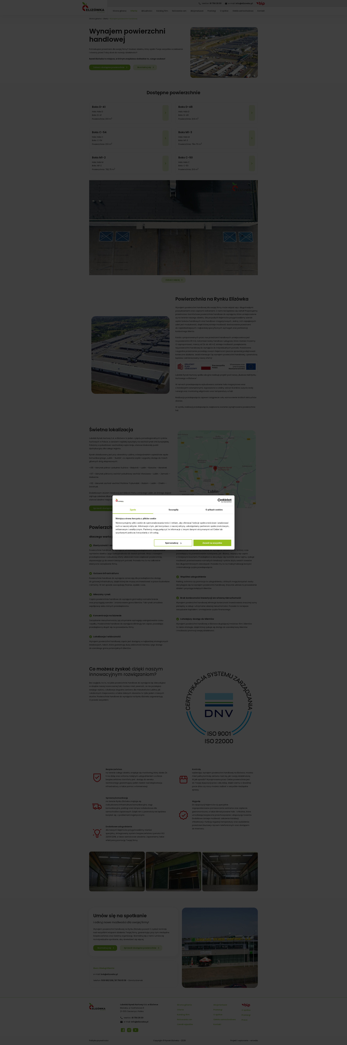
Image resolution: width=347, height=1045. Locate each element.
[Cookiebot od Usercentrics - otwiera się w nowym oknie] (220, 501)
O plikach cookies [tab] (214, 509)
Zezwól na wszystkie (212, 543)
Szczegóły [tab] (174, 509)
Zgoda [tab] (133, 509)
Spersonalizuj (171, 543)
